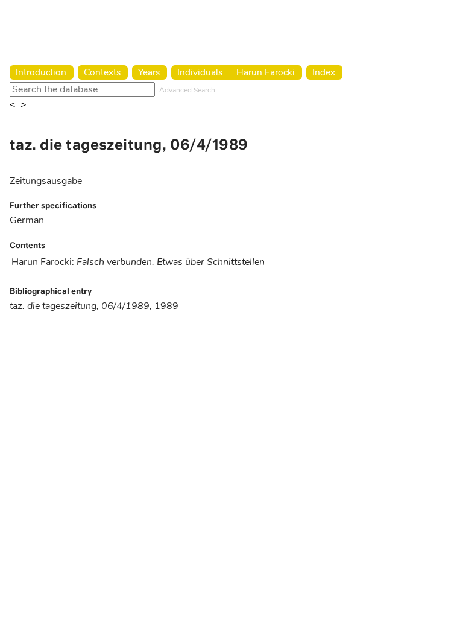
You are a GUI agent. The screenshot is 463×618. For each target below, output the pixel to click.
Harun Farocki (265, 72)
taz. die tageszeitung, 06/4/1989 (129, 146)
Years (149, 72)
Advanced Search (187, 90)
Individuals (199, 72)
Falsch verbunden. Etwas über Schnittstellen (171, 262)
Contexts (102, 72)
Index (323, 72)
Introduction (41, 72)
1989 (166, 306)
